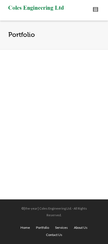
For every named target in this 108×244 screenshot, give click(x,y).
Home (25, 227)
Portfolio (42, 227)
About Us (81, 227)
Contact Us (54, 235)
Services (61, 227)
